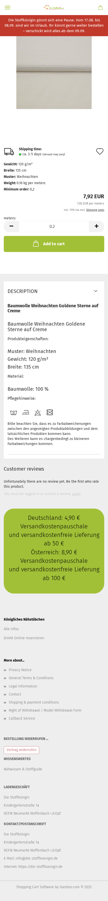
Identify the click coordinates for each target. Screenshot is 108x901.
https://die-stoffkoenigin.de (40, 867)
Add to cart (54, 243)
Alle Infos (11, 629)
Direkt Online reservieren (24, 638)
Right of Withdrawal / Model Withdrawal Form (45, 710)
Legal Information (23, 686)
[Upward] (94, 893)
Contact (15, 694)
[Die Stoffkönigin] (54, 7)
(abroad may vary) (53, 154)
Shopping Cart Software (35, 887)
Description (23, 291)
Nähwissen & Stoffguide (23, 769)
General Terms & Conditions (31, 678)
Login (76, 494)
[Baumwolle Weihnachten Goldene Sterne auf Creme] (54, 71)
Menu (7, 7)
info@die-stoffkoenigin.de (37, 858)
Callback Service (22, 718)
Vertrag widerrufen (21, 750)
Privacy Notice (20, 670)
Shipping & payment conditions (34, 702)
